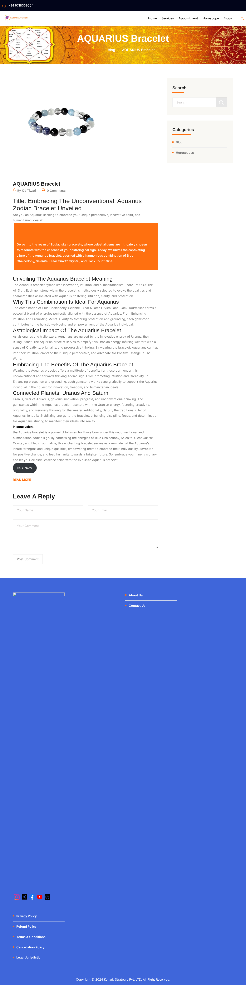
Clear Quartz (143, 438)
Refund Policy (26, 926)
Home (152, 18)
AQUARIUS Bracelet (36, 184)
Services (167, 18)
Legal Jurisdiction (29, 957)
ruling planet (22, 342)
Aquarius (65, 296)
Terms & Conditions (31, 937)
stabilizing (48, 415)
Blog (179, 142)
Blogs (228, 18)
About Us (136, 595)
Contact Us (137, 605)
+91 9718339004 (21, 5)
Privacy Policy (26, 916)
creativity (33, 347)
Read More (22, 480)
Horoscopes (185, 153)
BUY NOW (24, 468)
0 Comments (56, 191)
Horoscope (211, 18)
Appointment (188, 18)
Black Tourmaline (132, 308)
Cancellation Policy (30, 947)
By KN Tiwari (26, 191)
